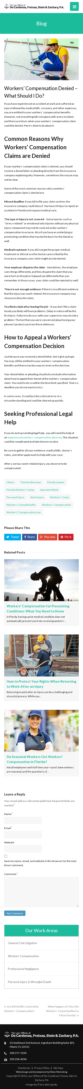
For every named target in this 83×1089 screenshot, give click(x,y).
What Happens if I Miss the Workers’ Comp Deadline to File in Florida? (62, 1011)
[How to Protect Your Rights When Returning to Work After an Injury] (41, 655)
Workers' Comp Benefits (21, 504)
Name (8, 814)
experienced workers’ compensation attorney (35, 437)
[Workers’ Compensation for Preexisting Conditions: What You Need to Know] (41, 580)
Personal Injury (15, 497)
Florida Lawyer (56, 482)
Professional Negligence (23, 969)
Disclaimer (24, 1068)
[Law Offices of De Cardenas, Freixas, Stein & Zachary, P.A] (34, 6)
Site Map (58, 1068)
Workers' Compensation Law (23, 512)
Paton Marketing (58, 1071)
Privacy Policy (42, 1068)
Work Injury (37, 497)
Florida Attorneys (31, 482)
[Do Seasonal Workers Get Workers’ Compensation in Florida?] (41, 731)
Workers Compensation (23, 956)
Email (8, 828)
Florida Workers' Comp (20, 489)
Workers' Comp (59, 497)
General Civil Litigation (22, 943)
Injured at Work (49, 489)
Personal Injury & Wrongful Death (29, 982)
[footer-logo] (41, 1035)
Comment (11, 874)
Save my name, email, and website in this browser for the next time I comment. (40, 863)
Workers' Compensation (56, 504)
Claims (10, 482)
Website (9, 842)
